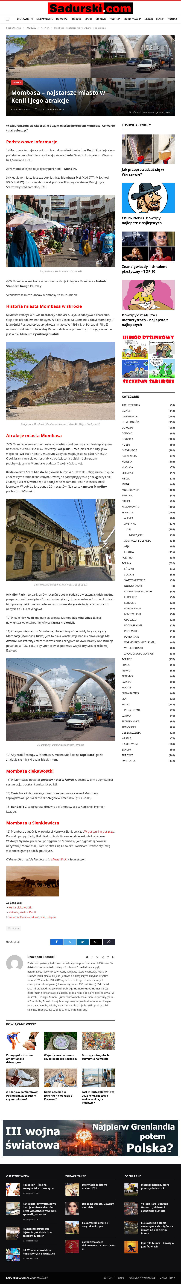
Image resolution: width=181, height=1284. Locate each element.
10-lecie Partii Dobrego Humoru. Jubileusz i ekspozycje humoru (154, 1207)
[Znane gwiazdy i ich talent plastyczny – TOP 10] (148, 246)
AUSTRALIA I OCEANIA (137, 540)
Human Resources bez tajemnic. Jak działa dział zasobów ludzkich (37, 1232)
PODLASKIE (131, 631)
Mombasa (13, 928)
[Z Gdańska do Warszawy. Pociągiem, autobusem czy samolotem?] (22, 1078)
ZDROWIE (101, 19)
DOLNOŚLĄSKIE (133, 585)
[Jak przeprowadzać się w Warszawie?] (148, 149)
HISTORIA (127, 439)
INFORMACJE (129, 450)
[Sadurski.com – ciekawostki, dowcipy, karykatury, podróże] (90, 8)
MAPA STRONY (167, 1277)
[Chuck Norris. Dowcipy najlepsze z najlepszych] (148, 198)
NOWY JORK (136, 535)
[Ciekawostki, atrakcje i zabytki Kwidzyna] (72, 1227)
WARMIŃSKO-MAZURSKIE (139, 642)
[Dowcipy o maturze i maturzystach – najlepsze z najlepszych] (148, 295)
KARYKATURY (129, 456)
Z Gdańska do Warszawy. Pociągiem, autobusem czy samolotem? (22, 1095)
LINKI (121, 1277)
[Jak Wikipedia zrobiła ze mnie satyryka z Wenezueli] (13, 1254)
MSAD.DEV (42, 1277)
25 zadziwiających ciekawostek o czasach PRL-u (98, 1245)
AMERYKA (130, 523)
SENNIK (160, 19)
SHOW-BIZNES (130, 693)
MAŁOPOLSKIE (132, 608)
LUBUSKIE (130, 602)
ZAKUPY (126, 749)
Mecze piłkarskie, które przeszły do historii (155, 1186)
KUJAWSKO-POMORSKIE (138, 591)
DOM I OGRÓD (130, 422)
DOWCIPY (61, 19)
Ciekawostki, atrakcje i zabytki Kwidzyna (95, 1224)
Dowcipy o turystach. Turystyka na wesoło (96, 1056)
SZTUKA (126, 715)
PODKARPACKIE (133, 625)
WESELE (126, 738)
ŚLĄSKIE (129, 574)
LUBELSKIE (130, 597)
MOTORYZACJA (132, 19)
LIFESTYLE (127, 473)
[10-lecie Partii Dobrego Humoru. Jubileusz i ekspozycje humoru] (131, 1208)
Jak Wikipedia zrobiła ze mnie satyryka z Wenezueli (39, 1251)
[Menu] (8, 19)
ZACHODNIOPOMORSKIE (139, 653)
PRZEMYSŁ (128, 676)
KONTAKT (173, 19)
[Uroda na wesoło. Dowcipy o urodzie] (72, 1208)
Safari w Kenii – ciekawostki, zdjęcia (32, 917)
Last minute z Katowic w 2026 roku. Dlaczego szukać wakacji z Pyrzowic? (98, 1097)
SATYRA (126, 681)
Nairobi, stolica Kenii (22, 912)
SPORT (88, 19)
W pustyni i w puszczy (98, 831)
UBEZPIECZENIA (131, 732)
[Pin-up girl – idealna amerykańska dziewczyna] (22, 1041)
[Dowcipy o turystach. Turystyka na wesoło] (98, 1041)
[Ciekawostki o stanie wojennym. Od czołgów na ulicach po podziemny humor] (131, 1227)
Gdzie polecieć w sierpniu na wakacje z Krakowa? (58, 1095)
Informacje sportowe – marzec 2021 (95, 1186)
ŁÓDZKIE (129, 569)
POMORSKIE (131, 636)
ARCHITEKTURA (131, 405)
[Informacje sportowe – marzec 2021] (72, 1189)
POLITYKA (127, 557)
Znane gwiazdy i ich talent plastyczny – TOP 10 (144, 269)
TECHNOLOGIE (130, 721)
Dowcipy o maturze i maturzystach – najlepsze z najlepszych (145, 320)
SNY (124, 698)
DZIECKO (127, 433)
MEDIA (126, 478)
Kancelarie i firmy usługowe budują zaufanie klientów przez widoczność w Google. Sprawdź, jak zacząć (39, 1209)
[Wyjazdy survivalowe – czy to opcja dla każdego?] (60, 1041)
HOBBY (126, 444)
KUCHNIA (115, 19)
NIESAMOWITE (44, 19)
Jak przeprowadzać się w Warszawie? (143, 172)
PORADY (127, 659)
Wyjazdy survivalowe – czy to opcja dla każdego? (60, 1056)
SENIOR (126, 687)
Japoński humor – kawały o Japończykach (157, 1244)
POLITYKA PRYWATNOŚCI (142, 1277)
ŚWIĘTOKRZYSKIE (134, 580)
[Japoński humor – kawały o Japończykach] (131, 1247)
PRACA (126, 665)
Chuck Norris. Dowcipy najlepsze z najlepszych (142, 220)
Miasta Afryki (59, 859)
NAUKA (126, 501)
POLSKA (126, 563)
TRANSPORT (129, 727)
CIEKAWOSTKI (25, 19)
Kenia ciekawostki (20, 907)
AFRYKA (17, 82)
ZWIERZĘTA (128, 761)
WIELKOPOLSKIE (134, 648)
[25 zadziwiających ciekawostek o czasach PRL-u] (72, 1246)
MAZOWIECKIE (133, 614)
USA (129, 529)
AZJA (127, 546)
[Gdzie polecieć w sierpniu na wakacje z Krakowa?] (60, 1078)
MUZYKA (127, 495)
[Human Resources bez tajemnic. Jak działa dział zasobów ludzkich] (13, 1233)
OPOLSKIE (130, 619)
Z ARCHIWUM (130, 744)
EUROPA (129, 552)
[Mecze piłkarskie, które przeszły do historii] (131, 1189)
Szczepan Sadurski (41, 957)
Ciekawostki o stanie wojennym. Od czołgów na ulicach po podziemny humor (157, 1228)
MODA (125, 484)
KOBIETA (127, 461)
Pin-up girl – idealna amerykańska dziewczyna (19, 1058)
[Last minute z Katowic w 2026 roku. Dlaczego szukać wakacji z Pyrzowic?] (98, 1078)
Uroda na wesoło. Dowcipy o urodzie (98, 1205)
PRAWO (126, 670)
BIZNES (149, 19)
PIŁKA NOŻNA (132, 710)
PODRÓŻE (76, 19)
